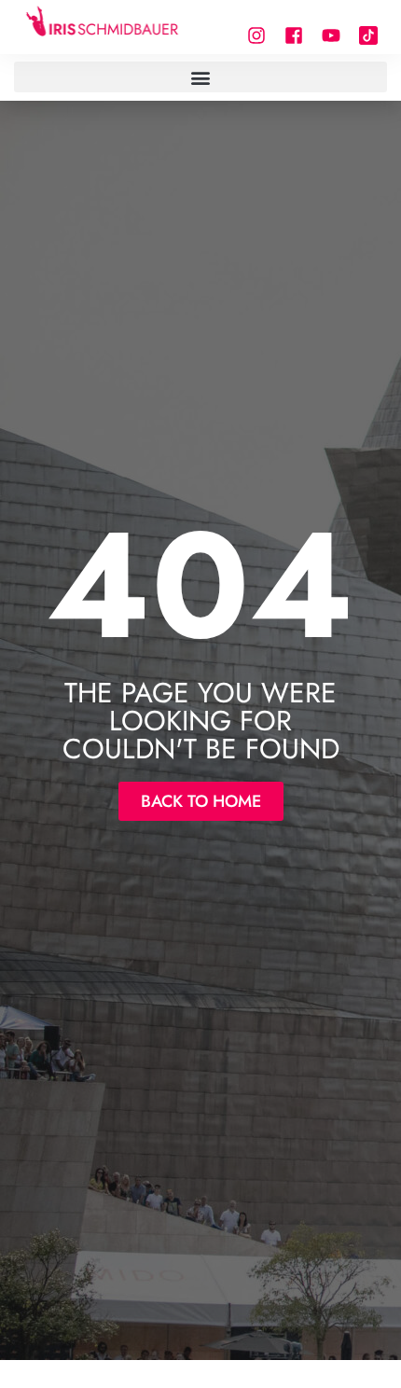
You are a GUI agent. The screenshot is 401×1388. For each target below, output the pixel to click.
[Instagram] (256, 35)
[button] (200, 77)
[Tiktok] (368, 35)
